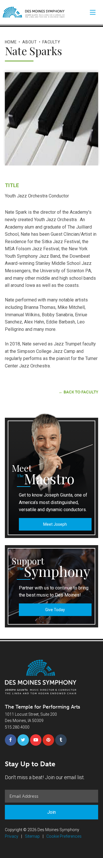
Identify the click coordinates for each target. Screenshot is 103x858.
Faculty (51, 42)
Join (51, 812)
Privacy (11, 836)
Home (11, 42)
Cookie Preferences (64, 836)
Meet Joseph (55, 524)
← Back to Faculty (78, 392)
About (29, 42)
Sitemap (32, 836)
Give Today (55, 609)
